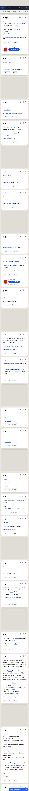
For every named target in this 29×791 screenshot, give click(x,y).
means (11, 598)
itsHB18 (6, 486)
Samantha (7, 349)
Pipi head (7, 138)
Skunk (7, 343)
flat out (7, 176)
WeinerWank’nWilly (9, 69)
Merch (15, 42)
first (14, 369)
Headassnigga (8, 182)
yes (5, 268)
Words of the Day (6, 11)
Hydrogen (7, 369)
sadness (5, 747)
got (18, 346)
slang (5, 338)
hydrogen (14, 364)
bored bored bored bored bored (12, 37)
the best (5, 262)
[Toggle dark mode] (26, 7)
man (14, 646)
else (22, 127)
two (10, 62)
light (22, 763)
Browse (14, 11)
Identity (25, 11)
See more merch (12, 52)
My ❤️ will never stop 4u (10, 777)
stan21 (6, 377)
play (15, 644)
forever (14, 694)
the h (8, 110)
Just (4, 176)
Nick (6, 650)
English (19, 23)
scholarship (19, 500)
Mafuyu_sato (8, 271)
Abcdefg (6, 526)
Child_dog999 (8, 442)
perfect (8, 738)
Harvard (5, 502)
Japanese (5, 588)
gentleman (15, 765)
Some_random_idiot (9, 697)
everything (17, 26)
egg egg (15, 265)
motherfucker (10, 346)
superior (12, 689)
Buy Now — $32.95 (14, 49)
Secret (18, 29)
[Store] (23, 7)
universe (22, 366)
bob (5, 66)
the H (20, 346)
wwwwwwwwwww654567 (10, 113)
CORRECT (7, 135)
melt (22, 749)
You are (6, 265)
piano (18, 638)
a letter (8, 483)
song (21, 129)
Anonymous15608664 (9, 247)
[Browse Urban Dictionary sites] (3, 7)
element (14, 366)
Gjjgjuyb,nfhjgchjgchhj (10, 203)
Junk (4, 343)
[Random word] (20, 8)
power (15, 133)
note (6, 638)
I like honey (7, 529)
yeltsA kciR (7, 574)
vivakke (6, 301)
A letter (5, 479)
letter (9, 262)
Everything (14, 127)
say (18, 594)
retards (13, 640)
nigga (14, 500)
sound (11, 592)
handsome (9, 765)
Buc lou (6, 512)
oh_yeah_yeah (8, 421)
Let (15, 598)
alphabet (23, 23)
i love (5, 110)
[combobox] (13, 7)
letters (4, 669)
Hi (4, 179)
